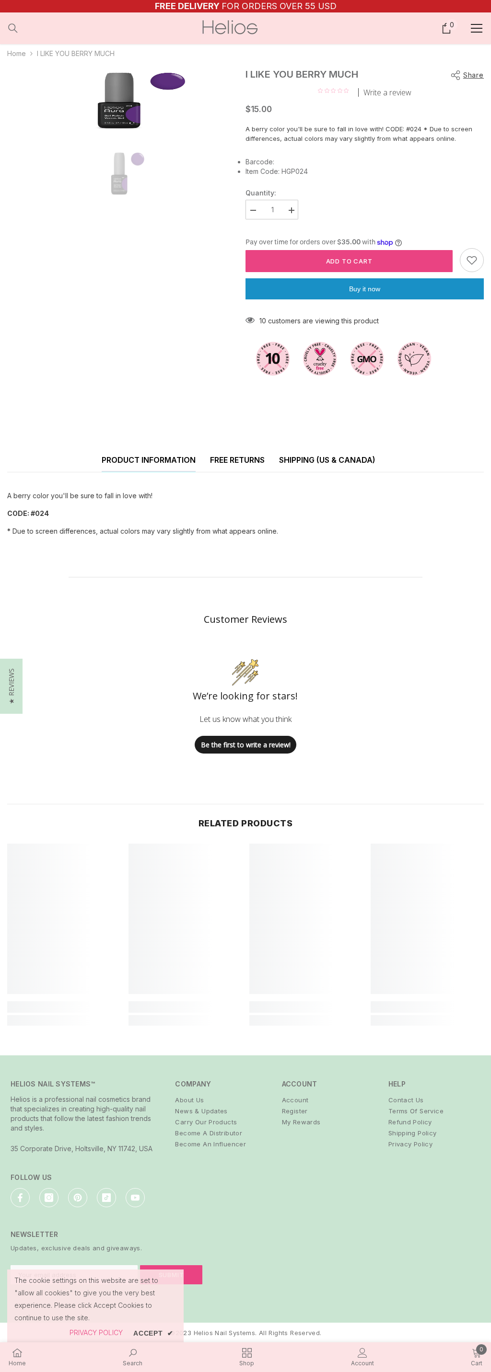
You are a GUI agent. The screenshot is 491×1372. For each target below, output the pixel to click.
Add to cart (349, 261)
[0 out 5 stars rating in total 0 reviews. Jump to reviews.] (335, 90)
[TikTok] (106, 1197)
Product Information (149, 460)
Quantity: (261, 193)
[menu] (476, 28)
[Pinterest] (77, 1197)
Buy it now (364, 289)
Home (16, 53)
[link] (64, 1007)
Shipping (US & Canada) (327, 460)
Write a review (387, 92)
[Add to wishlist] (472, 260)
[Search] (13, 28)
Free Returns (237, 460)
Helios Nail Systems (224, 1333)
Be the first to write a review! (246, 744)
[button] (11, 686)
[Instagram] (48, 1197)
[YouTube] (135, 1197)
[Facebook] (20, 1197)
